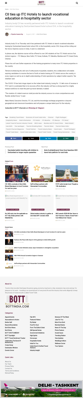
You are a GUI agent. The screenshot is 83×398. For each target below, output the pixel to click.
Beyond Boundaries (11, 325)
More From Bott (60, 322)
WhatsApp (32, 108)
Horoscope (33, 338)
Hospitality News (11, 120)
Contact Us (8, 368)
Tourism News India (62, 126)
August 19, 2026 (61, 220)
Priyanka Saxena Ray (17, 34)
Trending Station (60, 335)
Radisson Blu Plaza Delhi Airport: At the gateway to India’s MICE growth (34, 240)
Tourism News (48, 126)
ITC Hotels (36, 120)
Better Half (8, 322)
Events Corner (9, 350)
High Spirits (33, 335)
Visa (73, 132)
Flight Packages (61, 117)
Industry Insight (35, 350)
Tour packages (19, 126)
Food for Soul (34, 325)
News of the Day (60, 327)
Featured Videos (35, 319)
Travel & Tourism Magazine (15, 129)
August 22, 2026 (10, 191)
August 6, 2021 (30, 34)
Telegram (40, 108)
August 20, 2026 (10, 220)
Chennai (50, 117)
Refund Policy (9, 373)
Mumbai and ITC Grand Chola (53, 123)
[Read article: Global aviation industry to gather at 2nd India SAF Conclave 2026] (42, 203)
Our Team (8, 364)
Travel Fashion (31, 129)
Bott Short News (14, 9)
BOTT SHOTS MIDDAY (12, 333)
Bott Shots (8, 330)
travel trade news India (28, 132)
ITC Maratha (46, 120)
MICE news (38, 123)
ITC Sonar (65, 120)
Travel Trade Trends (44, 132)
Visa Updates (59, 338)
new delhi (9, 126)
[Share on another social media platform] (76, 138)
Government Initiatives (37, 333)
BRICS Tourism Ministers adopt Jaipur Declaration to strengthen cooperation (36, 247)
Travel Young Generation (61, 132)
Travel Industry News (45, 129)
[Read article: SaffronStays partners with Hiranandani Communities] (42, 173)
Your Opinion (59, 346)
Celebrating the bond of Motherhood (13, 341)
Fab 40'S (33, 317)
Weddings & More (60, 341)
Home (6, 9)
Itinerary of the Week (62, 317)
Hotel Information (25, 120)
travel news (58, 129)
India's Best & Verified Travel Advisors (39, 347)
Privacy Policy (9, 366)
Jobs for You (59, 319)
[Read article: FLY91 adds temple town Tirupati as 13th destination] (67, 173)
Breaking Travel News (17, 117)
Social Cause (59, 333)
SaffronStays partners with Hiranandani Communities (29, 263)
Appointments (9, 317)
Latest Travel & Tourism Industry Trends (19, 123)
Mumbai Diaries (60, 325)
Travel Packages (69, 129)
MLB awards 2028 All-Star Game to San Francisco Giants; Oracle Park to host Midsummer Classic (67, 216)
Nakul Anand (69, 123)
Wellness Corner (60, 343)
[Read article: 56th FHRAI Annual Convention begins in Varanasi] (9, 258)
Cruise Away (9, 345)
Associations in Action (12, 319)
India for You (34, 343)
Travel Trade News (12, 132)
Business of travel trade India (36, 117)
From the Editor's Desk (37, 327)
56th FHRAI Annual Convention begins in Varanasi (28, 255)
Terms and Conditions (12, 371)
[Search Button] (77, 3)
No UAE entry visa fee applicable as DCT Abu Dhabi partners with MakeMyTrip (16, 216)
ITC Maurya (56, 120)
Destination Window (11, 348)
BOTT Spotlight (10, 335)
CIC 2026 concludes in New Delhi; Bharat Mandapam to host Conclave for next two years (16, 186)
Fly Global (33, 322)
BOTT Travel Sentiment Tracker (15, 338)
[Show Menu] (6, 3)
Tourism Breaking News (34, 126)
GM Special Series (36, 330)
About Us (8, 361)
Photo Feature (59, 330)
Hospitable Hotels (35, 341)
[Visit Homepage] (41, 3)
